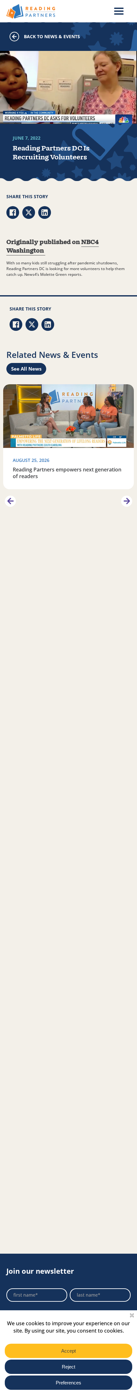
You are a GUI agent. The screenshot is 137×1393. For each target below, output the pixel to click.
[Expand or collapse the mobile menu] (119, 11)
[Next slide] (126, 501)
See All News (26, 369)
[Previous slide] (10, 501)
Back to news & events (52, 36)
